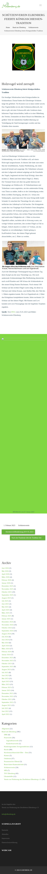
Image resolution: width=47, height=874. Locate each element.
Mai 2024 (5, 643)
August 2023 (6, 669)
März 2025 (5, 613)
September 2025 (7, 595)
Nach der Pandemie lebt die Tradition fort (27, 538)
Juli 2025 (5, 601)
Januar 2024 (6, 655)
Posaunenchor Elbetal (11, 761)
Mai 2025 (5, 607)
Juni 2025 (5, 604)
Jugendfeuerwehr (12, 741)
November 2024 (7, 625)
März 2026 (5, 577)
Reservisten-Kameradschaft (14, 764)
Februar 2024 (6, 652)
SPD (5, 770)
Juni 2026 (5, 568)
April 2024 (5, 646)
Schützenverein (33, 27)
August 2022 (6, 705)
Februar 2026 (6, 580)
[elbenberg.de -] (11, 5)
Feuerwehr (8, 738)
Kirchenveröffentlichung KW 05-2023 (19, 532)
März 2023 (5, 684)
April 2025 (5, 610)
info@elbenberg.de (8, 814)
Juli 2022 (5, 708)
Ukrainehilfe (8, 776)
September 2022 (7, 702)
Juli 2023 (5, 672)
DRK (6, 735)
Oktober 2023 (7, 663)
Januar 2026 (6, 583)
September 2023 (7, 666)
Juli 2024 (5, 637)
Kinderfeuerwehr (12, 744)
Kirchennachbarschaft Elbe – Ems (16, 752)
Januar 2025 (6, 619)
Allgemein (5, 729)
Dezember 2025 (7, 586)
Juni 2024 (5, 640)
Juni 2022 (5, 711)
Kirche (6, 749)
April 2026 (5, 574)
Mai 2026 (5, 571)
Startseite (5, 830)
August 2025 (6, 598)
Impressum (6, 838)
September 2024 (7, 631)
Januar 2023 (6, 690)
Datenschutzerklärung (9, 842)
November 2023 (7, 660)
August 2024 (6, 634)
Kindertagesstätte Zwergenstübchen (16, 746)
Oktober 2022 (7, 699)
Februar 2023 (6, 687)
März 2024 (5, 649)
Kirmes (6, 755)
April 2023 (5, 681)
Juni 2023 (5, 675)
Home (8, 27)
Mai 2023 (5, 678)
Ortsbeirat (7, 758)
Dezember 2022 (7, 693)
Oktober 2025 (7, 592)
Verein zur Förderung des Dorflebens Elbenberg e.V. (22, 779)
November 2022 (7, 696)
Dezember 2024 (7, 622)
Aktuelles (5, 834)
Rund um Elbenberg (19, 27)
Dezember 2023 (7, 657)
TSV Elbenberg (9, 773)
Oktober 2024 (7, 628)
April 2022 (5, 714)
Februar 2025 (6, 616)
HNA (13, 312)
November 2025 (7, 589)
